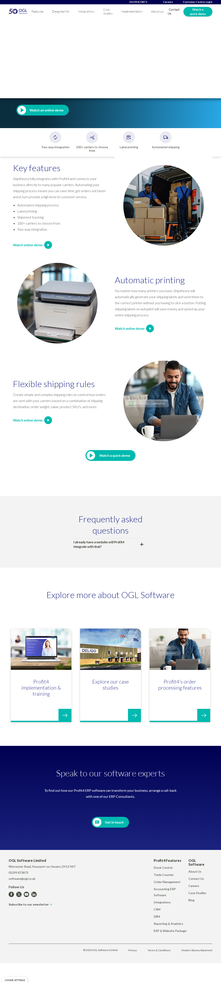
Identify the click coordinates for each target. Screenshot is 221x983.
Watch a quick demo (198, 12)
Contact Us (174, 11)
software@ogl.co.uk (22, 878)
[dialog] (15, 980)
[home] (18, 11)
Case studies (108, 11)
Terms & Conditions (159, 950)
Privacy (132, 950)
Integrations (86, 11)
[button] (37, 11)
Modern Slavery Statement (197, 950)
